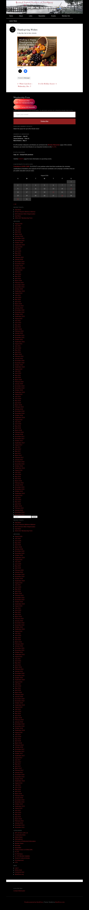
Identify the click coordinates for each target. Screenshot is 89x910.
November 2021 (19, 337)
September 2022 (20, 316)
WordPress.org (19, 874)
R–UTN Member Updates (22, 856)
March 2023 (18, 304)
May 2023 (18, 299)
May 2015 (18, 502)
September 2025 (20, 245)
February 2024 (19, 282)
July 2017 (18, 447)
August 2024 (18, 270)
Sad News (18, 209)
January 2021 (19, 358)
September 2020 (20, 367)
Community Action (20, 835)
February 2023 (19, 306)
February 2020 (19, 382)
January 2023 (19, 308)
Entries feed (18, 870)
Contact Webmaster (19, 891)
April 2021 (18, 352)
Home (11, 16)
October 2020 (19, 365)
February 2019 (19, 407)
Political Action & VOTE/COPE (23, 850)
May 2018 (18, 426)
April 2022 (18, 327)
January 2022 (19, 333)
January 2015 (19, 510)
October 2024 (19, 266)
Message (27, 78)
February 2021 (19, 356)
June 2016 (18, 474)
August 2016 (18, 470)
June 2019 (18, 398)
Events (53, 16)
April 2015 (18, 504)
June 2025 (18, 251)
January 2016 (19, 485)
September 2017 (20, 443)
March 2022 (18, 329)
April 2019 (18, 403)
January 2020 (19, 384)
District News (19, 837)
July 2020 (18, 371)
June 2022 (18, 322)
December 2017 (19, 436)
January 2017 (19, 459)
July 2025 (18, 249)
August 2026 (18, 223)
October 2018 (19, 415)
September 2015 (20, 493)
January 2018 (19, 434)
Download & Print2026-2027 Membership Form (24, 102)
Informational (19, 839)
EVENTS (21, 159)
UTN (16, 862)
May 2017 (18, 451)
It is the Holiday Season (47, 83)
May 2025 (18, 253)
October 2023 (19, 289)
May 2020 (18, 375)
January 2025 (19, 259)
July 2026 (18, 226)
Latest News (13, 21)
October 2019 (19, 390)
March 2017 (18, 455)
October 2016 (19, 466)
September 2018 (20, 417)
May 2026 (18, 230)
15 (71, 188)
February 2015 (19, 508)
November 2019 (19, 388)
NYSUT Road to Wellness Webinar (25, 212)
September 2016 (20, 468)
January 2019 (19, 409)
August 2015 (18, 495)
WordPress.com (59, 902)
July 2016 (18, 472)
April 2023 (18, 301)
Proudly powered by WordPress (33, 902)
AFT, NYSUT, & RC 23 (21, 833)
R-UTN (54, 147)
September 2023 (20, 291)
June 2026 (18, 228)
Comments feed (19, 872)
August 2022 (18, 318)
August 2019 (18, 394)
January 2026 (19, 236)
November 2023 (19, 287)
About (21, 16)
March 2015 (18, 506)
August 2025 (18, 247)
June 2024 (18, 274)
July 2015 (18, 497)
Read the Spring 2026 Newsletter (25, 107)
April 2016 (18, 478)
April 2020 (18, 377)
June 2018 (18, 424)
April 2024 (18, 278)
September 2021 (20, 341)
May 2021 (18, 350)
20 (53, 192)
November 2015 (19, 489)
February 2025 (19, 257)
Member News (19, 843)
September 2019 (20, 392)
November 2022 (19, 312)
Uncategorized (19, 860)
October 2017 (19, 440)
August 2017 (18, 445)
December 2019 (19, 386)
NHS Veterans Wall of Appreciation (25, 214)
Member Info (66, 16)
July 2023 (18, 295)
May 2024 (18, 276)
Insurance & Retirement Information (25, 841)
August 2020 (18, 369)
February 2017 (19, 457)
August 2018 (18, 419)
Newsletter (42, 16)
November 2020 (19, 363)
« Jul (14, 204)
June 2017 (18, 449)
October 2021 (19, 339)
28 (62, 195)
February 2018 (19, 432)
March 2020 (18, 379)
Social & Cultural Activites (22, 858)
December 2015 (19, 487)
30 (18, 199)
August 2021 (18, 344)
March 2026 (18, 234)
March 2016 (18, 481)
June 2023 (18, 297)
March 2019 (18, 405)
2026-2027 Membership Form (23, 218)
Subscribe (44, 121)
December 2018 (19, 411)
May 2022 (18, 325)
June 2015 (18, 500)
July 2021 (18, 346)
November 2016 (19, 464)
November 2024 (19, 264)
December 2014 (19, 512)
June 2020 (18, 373)
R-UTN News (19, 854)
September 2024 (20, 268)
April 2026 (18, 232)
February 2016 (19, 483)
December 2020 (19, 360)
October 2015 (19, 491)
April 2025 (18, 255)
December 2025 (19, 238)
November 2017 (19, 438)
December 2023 (19, 285)
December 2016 (19, 462)
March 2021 (18, 354)
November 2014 (19, 514)
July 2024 (18, 272)
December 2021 (19, 335)
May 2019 (18, 400)
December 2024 (19, 261)
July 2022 (18, 320)
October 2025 (19, 242)
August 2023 (18, 293)
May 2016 (18, 476)
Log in (17, 868)
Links (30, 16)
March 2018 (18, 430)
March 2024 (18, 280)
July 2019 (18, 396)
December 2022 (19, 310)
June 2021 (18, 348)
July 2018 (18, 422)
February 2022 (19, 331)
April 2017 (18, 453)
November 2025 (19, 240)
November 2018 (19, 413)
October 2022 (19, 314)
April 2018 (18, 428)
